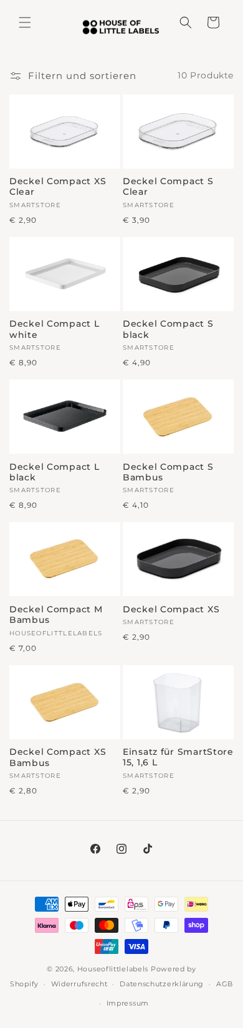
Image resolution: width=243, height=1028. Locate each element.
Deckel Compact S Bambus (168, 472)
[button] (25, 22)
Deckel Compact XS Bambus (57, 757)
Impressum (128, 1003)
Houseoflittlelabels (112, 969)
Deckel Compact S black (168, 329)
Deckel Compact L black (54, 472)
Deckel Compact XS (171, 609)
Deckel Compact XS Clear (57, 186)
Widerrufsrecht (79, 983)
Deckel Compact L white (54, 329)
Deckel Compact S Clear (168, 186)
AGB (224, 983)
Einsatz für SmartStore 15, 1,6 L (178, 757)
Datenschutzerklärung (162, 983)
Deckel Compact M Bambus (56, 614)
